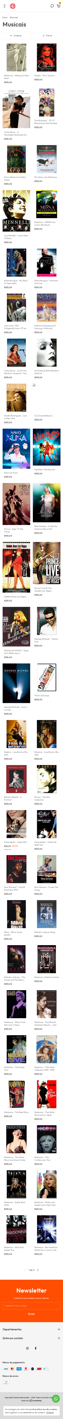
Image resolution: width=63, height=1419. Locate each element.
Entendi (50, 1412)
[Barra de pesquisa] (52, 6)
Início (5, 17)
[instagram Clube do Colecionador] (27, 1348)
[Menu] (5, 6)
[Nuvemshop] (31, 1401)
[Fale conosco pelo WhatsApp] (56, 1399)
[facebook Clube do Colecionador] (35, 1348)
